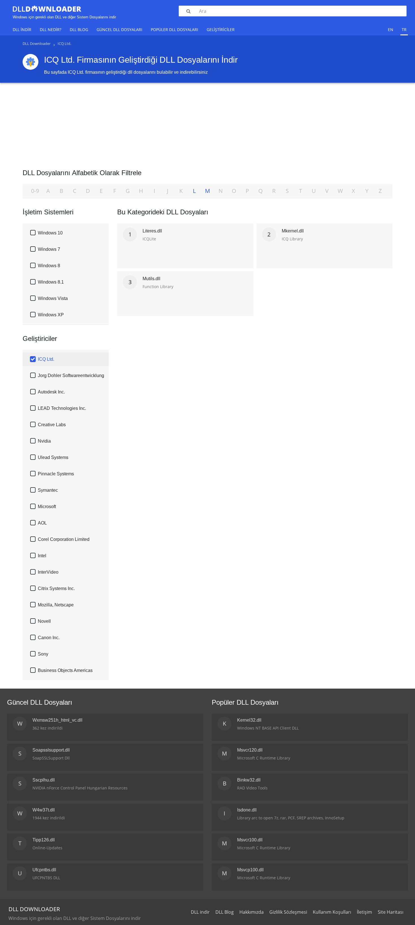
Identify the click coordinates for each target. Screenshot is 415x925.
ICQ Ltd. (46, 359)
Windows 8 (49, 265)
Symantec (48, 490)
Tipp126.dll (43, 839)
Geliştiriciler (221, 29)
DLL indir (22, 29)
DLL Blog (79, 29)
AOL (42, 523)
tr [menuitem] (404, 29)
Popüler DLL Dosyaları (174, 29)
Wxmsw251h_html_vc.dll (57, 720)
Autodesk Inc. (51, 391)
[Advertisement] (207, 123)
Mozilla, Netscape (56, 604)
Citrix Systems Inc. (56, 588)
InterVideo (48, 572)
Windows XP (51, 314)
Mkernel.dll (293, 230)
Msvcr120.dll (250, 750)
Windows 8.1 (51, 282)
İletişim (364, 912)
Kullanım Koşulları (332, 912)
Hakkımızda (251, 912)
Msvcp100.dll (250, 869)
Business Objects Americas (65, 670)
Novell (44, 621)
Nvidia (44, 441)
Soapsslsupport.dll (51, 750)
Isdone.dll (247, 810)
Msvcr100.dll (250, 839)
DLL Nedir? (50, 29)
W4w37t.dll (43, 810)
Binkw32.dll (249, 780)
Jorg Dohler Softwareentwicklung (71, 375)
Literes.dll (152, 230)
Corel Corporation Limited (63, 539)
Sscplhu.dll (43, 780)
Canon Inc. (49, 637)
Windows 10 (50, 232)
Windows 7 (49, 249)
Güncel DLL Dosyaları (119, 29)
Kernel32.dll (249, 720)
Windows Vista (53, 298)
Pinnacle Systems (56, 473)
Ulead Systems (53, 457)
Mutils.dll (151, 278)
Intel (42, 555)
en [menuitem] (390, 29)
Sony (43, 654)
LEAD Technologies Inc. (62, 408)
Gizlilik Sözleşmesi (288, 912)
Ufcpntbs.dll (44, 869)
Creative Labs (52, 424)
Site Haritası (390, 912)
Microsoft (47, 506)
